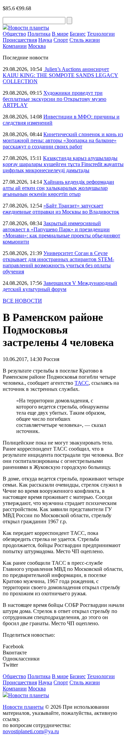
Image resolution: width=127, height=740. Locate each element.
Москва (37, 46)
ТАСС (82, 383)
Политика (38, 34)
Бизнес (78, 34)
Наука (45, 40)
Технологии (101, 34)
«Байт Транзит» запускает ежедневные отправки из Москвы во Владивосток (61, 209)
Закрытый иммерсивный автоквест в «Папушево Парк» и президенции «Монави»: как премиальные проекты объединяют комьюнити (61, 232)
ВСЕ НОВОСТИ (22, 301)
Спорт (61, 40)
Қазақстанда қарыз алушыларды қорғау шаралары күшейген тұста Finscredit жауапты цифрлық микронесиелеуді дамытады (63, 164)
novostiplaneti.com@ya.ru (31, 731)
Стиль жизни (84, 40)
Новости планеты (23, 707)
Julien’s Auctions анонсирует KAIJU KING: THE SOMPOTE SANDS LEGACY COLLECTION (60, 75)
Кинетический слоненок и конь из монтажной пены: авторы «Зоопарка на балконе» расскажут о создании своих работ (63, 140)
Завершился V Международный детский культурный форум (60, 286)
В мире (60, 34)
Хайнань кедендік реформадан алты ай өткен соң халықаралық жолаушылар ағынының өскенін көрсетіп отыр (58, 188)
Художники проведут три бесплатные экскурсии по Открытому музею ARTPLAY (54, 99)
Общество (14, 34)
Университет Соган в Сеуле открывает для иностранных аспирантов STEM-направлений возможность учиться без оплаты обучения (58, 262)
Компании (15, 46)
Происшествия (20, 40)
